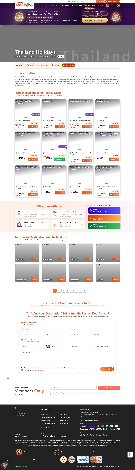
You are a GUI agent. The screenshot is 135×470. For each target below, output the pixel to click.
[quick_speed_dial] (130, 454)
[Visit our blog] (107, 435)
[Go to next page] (84, 291)
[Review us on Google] (81, 435)
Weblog (100, 5)
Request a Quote (46, 428)
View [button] (33, 259)
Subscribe (109, 387)
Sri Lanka (65, 5)
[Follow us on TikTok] (94, 435)
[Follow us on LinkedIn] (97, 435)
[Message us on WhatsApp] (78, 1)
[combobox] (44, 329)
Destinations (76, 5)
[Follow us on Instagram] (72, 1)
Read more (44, 22)
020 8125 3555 (21, 436)
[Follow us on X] (84, 435)
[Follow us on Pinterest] (103, 435)
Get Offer (34, 123)
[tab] (20, 65)
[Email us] (81, 1)
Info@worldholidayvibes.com (53, 435)
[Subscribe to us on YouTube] (75, 1)
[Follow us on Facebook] (69, 1)
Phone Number (50, 343)
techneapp (25, 466)
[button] (27, 109)
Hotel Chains (45, 5)
